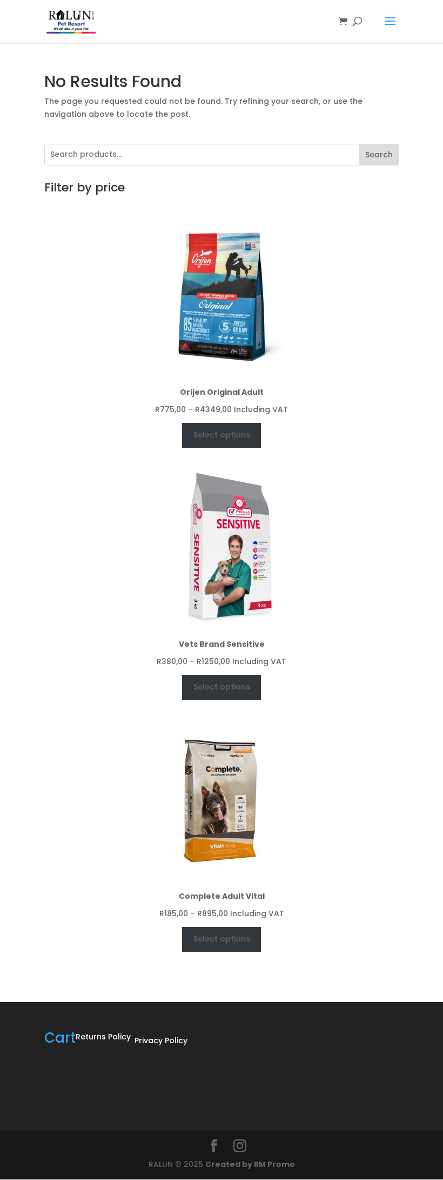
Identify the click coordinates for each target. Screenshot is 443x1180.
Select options (221, 434)
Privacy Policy (161, 1040)
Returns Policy (103, 1036)
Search (379, 154)
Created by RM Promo (250, 1164)
